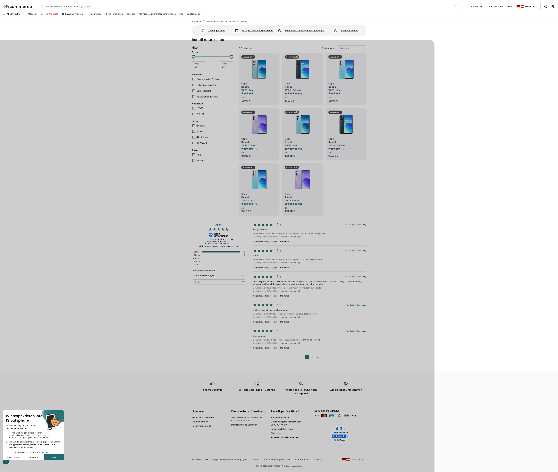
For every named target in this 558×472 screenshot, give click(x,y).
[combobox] (246, 6)
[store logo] (18, 6)
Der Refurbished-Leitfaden (244, 424)
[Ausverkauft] (259, 69)
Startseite (196, 21)
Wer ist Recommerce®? (203, 417)
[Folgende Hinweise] (317, 357)
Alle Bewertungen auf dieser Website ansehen (218, 246)
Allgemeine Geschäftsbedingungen (230, 459)
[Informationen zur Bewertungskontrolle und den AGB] (232, 239)
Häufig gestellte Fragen (282, 429)
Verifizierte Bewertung (356, 224)
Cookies (256, 459)
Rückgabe (276, 433)
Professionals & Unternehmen (285, 437)
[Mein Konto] (546, 6)
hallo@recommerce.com (289, 421)
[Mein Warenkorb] (553, 6)
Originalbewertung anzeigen (265, 241)
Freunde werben (200, 421)
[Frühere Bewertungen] (301, 357)
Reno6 (245, 86)
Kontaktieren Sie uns (280, 417)
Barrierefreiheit (302, 459)
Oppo (232, 21)
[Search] (455, 6)
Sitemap (318, 459)
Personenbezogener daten (277, 459)
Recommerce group (201, 426)
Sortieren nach (329, 48)
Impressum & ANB (200, 459)
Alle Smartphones (215, 21)
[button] (527, 6)
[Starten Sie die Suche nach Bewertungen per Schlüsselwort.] (243, 282)
